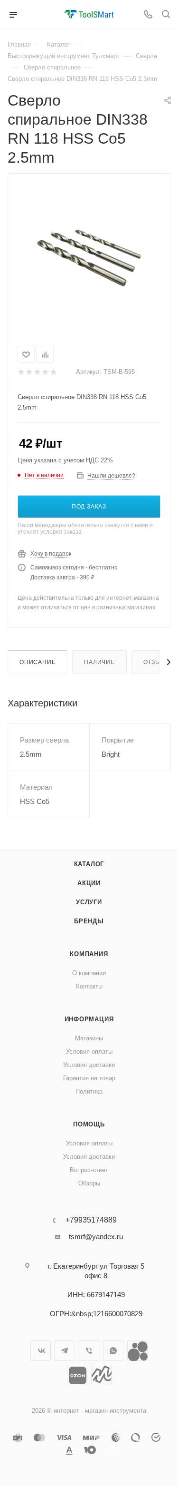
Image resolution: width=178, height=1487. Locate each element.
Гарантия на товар (89, 1078)
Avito (137, 1350)
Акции (89, 883)
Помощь (89, 1124)
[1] (21, 372)
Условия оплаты (89, 1051)
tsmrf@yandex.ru (96, 1237)
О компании (89, 973)
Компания (89, 954)
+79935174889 (91, 1220)
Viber (89, 1350)
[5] (53, 372)
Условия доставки (89, 1064)
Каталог (89, 864)
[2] (29, 372)
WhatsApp (113, 1350)
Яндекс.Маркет (101, 1375)
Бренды (89, 921)
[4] (45, 372)
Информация (89, 1019)
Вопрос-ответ (89, 1170)
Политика (89, 1091)
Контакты (89, 986)
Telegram (65, 1350)
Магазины (89, 1038)
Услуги (89, 902)
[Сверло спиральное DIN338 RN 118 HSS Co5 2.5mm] (89, 257)
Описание (37, 662)
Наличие (99, 662)
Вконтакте (40, 1350)
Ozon (77, 1375)
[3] (37, 372)
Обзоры (89, 1183)
